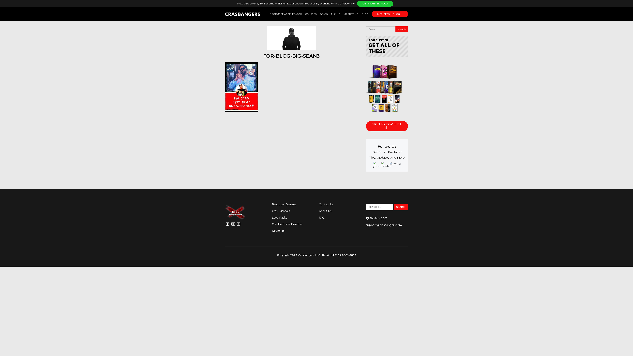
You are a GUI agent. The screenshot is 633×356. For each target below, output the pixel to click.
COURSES (311, 14)
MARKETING (351, 14)
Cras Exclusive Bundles (287, 224)
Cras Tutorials (281, 211)
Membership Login (390, 14)
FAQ (322, 217)
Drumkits (278, 230)
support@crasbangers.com (384, 225)
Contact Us (326, 204)
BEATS (324, 14)
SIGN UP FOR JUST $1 (387, 126)
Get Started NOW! (375, 3)
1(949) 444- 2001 (376, 218)
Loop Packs (279, 217)
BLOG (365, 14)
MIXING (335, 14)
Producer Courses (284, 204)
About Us (325, 211)
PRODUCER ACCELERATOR (286, 14)
